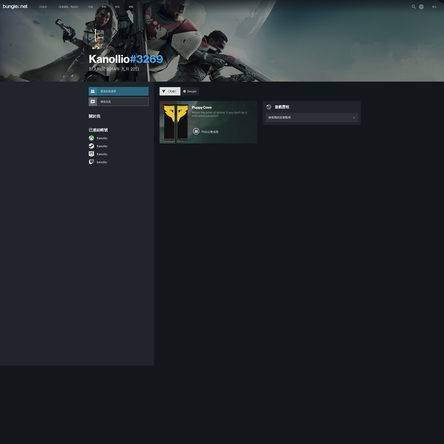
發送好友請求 (108, 91)
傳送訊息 (105, 101)
